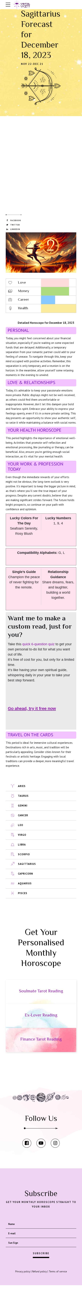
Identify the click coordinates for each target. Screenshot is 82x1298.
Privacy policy (22, 1271)
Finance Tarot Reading (41, 1039)
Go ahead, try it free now (32, 708)
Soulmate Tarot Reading (41, 991)
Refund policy (39, 1271)
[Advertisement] (41, 160)
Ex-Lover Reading (41, 1015)
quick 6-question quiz (38, 644)
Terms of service (58, 1271)
